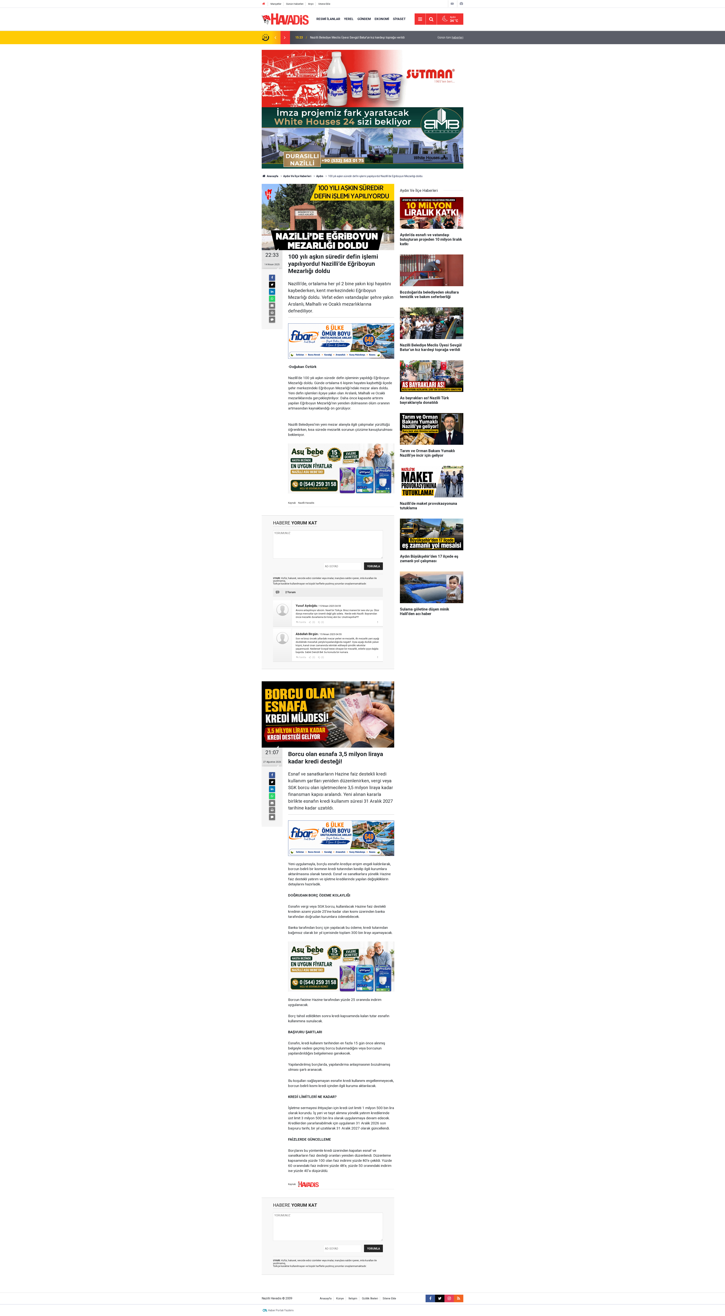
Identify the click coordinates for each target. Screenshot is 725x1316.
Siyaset (399, 19)
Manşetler (276, 3)
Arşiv (311, 3)
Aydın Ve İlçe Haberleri (297, 176)
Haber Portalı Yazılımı (281, 1310)
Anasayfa (272, 176)
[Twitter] (272, 285)
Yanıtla (302, 622)
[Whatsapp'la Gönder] (272, 299)
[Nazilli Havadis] (285, 19)
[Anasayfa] (264, 3)
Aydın (319, 176)
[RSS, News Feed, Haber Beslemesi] (458, 1298)
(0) (313, 622)
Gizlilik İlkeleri (370, 1298)
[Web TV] (452, 3)
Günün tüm (450, 37)
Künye (340, 1298)
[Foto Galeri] (461, 3)
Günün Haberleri (294, 3)
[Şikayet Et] (377, 622)
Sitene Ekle (324, 3)
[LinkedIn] (272, 292)
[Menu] (420, 19)
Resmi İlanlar (328, 19)
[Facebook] (272, 278)
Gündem (364, 19)
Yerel (349, 19)
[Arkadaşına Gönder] (272, 306)
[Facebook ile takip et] (430, 1298)
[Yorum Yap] (272, 320)
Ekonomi (382, 19)
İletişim (353, 1298)
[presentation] (275, 37)
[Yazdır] (272, 313)
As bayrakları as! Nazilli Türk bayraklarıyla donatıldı (343, 37)
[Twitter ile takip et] (439, 1298)
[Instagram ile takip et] (449, 1298)
